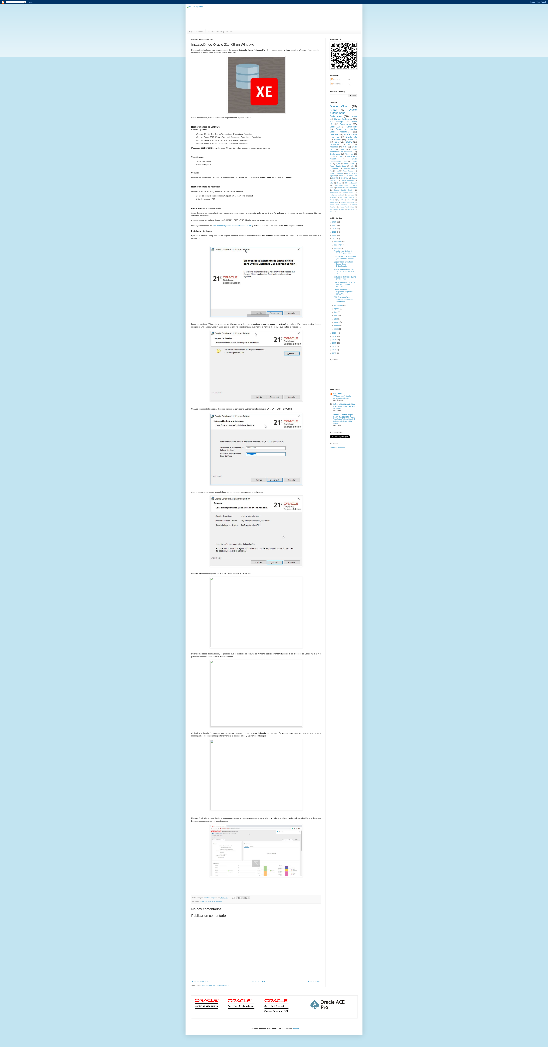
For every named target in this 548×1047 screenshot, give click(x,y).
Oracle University (347, 180)
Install (338, 171)
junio (336, 316)
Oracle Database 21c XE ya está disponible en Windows (344, 284)
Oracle (354, 116)
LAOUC (335, 178)
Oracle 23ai (349, 164)
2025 (334, 225)
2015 (334, 347)
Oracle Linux (335, 154)
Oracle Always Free (340, 185)
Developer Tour (351, 176)
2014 (334, 350)
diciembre (338, 242)
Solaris (332, 212)
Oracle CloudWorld (347, 202)
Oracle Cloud (339, 106)
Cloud (342, 149)
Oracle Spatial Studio (343, 190)
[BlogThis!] (240, 898)
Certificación (334, 144)
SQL (337, 142)
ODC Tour (345, 178)
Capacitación (345, 124)
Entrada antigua (314, 982)
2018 (334, 340)
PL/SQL (348, 142)
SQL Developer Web (337, 209)
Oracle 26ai (334, 202)
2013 (334, 353)
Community (351, 127)
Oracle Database (348, 171)
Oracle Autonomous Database (343, 113)
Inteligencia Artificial (336, 195)
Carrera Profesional (343, 119)
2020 (334, 333)
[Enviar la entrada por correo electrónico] (233, 898)
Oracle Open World (336, 173)
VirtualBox (334, 147)
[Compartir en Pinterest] (248, 898)
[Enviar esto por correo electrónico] (237, 898)
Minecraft (333, 197)
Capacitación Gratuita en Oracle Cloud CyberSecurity (343, 264)
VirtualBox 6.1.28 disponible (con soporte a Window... (345, 258)
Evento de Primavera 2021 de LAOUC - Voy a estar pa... (344, 272)
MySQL (332, 200)
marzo (337, 322)
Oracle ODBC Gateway (338, 204)
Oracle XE (211, 901)
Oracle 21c (203, 901)
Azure (341, 176)
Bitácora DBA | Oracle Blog (344, 404)
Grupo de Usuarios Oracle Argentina (343, 130)
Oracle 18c (351, 137)
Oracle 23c (335, 127)
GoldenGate (334, 192)
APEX (333, 109)
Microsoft (351, 195)
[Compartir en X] (243, 898)
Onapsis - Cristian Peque (343, 415)
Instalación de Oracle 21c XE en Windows (345, 278)
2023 (334, 232)
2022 (334, 235)
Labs (331, 183)
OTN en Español (351, 183)
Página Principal (258, 982)
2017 (334, 343)
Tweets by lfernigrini (337, 447)
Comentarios (338, 84)
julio (336, 312)
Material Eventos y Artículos (220, 31)
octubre (337, 248)
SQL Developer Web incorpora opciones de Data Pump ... (343, 299)
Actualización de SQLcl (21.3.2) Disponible (343, 252)
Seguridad (350, 209)
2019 (334, 337)
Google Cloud (348, 192)
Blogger (296, 1029)
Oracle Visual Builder (347, 207)
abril (336, 319)
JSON (344, 147)
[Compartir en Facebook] (245, 898)
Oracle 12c (351, 200)
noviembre (338, 245)
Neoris (339, 183)
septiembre (338, 306)
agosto (337, 309)
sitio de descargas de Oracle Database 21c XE (232, 225)
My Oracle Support (347, 197)
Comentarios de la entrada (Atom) (215, 986)
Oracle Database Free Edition (346, 188)
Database (334, 134)
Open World (341, 200)
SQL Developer (337, 121)
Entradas (336, 80)
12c (352, 166)
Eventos (338, 139)
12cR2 (332, 156)
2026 (334, 222)
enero (336, 329)
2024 (334, 229)
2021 (334, 239)
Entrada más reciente (200, 982)
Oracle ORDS (335, 168)
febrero (337, 326)
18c (349, 144)
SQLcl (338, 164)
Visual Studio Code (338, 166)
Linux (341, 156)
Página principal (196, 31)
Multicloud (346, 168)
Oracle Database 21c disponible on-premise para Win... (343, 292)
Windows (219, 901)
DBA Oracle (337, 394)
